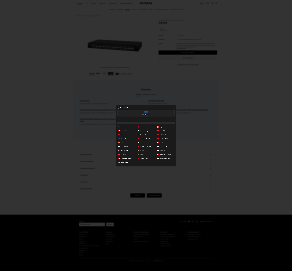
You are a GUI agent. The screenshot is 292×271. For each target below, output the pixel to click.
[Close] (173, 108)
